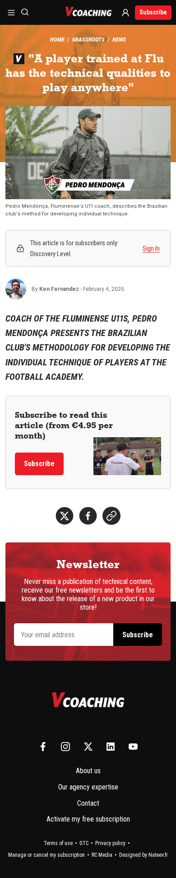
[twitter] (65, 516)
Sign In (151, 248)
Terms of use (58, 843)
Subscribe (153, 12)
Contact (88, 803)
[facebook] (88, 516)
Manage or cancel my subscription (46, 855)
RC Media (102, 855)
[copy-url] (111, 516)
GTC (83, 843)
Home (57, 39)
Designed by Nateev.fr (143, 855)
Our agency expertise (88, 787)
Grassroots (88, 39)
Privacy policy (110, 843)
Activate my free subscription (88, 819)
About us (88, 770)
